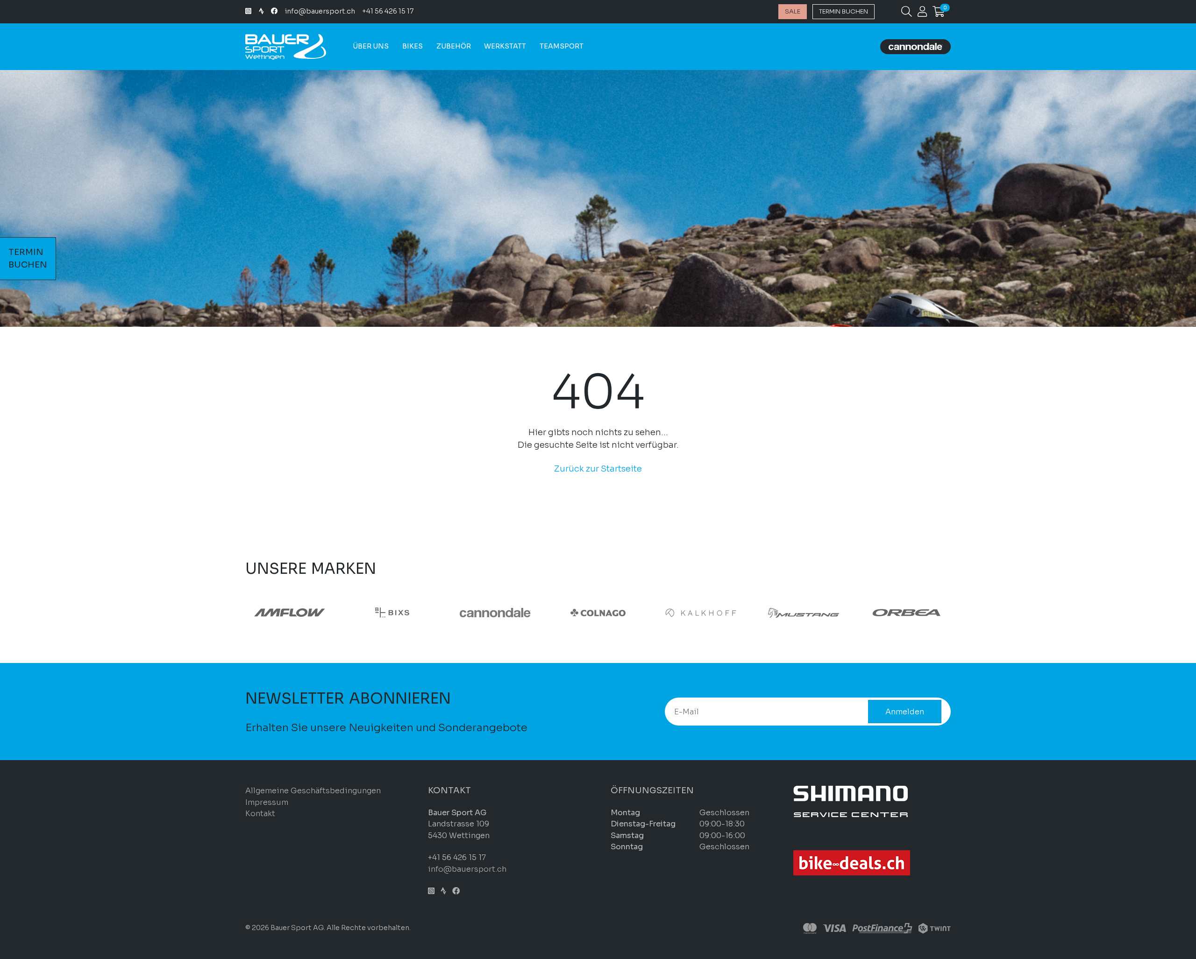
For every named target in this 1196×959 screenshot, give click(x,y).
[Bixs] (392, 612)
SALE (792, 11)
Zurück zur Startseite (598, 469)
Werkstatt (505, 46)
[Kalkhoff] (700, 612)
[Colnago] (598, 612)
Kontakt (260, 813)
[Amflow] (289, 612)
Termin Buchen (843, 11)
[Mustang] (803, 612)
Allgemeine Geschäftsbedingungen (313, 791)
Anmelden (904, 712)
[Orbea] (906, 612)
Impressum (266, 802)
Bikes (412, 46)
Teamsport (562, 46)
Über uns (371, 46)
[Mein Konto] (922, 13)
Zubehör (453, 46)
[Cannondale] (495, 612)
